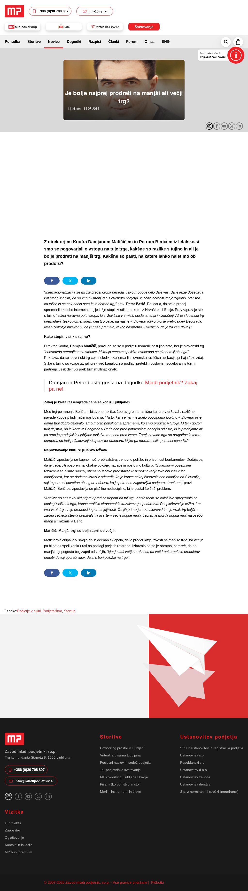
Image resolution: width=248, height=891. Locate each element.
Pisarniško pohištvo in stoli (120, 784)
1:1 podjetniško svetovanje (120, 770)
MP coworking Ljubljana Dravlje (124, 777)
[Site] (14, 11)
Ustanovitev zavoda (195, 777)
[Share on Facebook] (52, 281)
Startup (69, 611)
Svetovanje (144, 27)
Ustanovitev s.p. (192, 755)
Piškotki (157, 882)
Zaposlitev (13, 830)
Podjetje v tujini (29, 611)
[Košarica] (238, 42)
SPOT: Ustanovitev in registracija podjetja (211, 748)
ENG (166, 41)
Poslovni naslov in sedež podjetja (125, 762)
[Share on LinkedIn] (88, 281)
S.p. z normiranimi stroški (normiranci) (209, 791)
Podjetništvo (52, 611)
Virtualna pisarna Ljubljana (120, 755)
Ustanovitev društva (195, 784)
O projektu (13, 823)
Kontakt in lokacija (18, 845)
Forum (131, 41)
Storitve (34, 41)
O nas (150, 41)
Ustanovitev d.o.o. (194, 770)
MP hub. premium (18, 852)
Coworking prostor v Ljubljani (122, 748)
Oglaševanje (14, 837)
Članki (113, 41)
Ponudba (12, 41)
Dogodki (74, 41)
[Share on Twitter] (70, 281)
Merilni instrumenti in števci (120, 791)
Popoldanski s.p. (192, 762)
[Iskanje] (226, 42)
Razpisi (94, 41)
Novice (54, 41)
